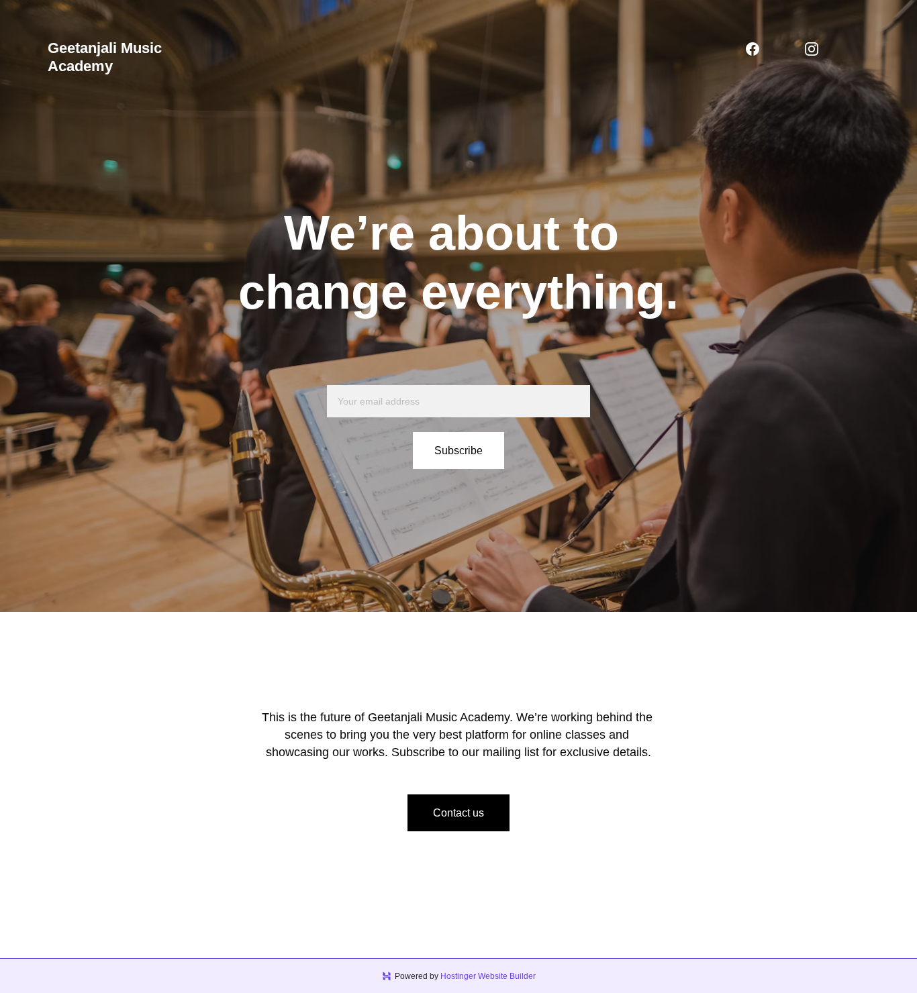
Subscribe (458, 450)
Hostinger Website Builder (488, 976)
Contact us (458, 813)
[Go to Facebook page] (752, 49)
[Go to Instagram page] (811, 49)
